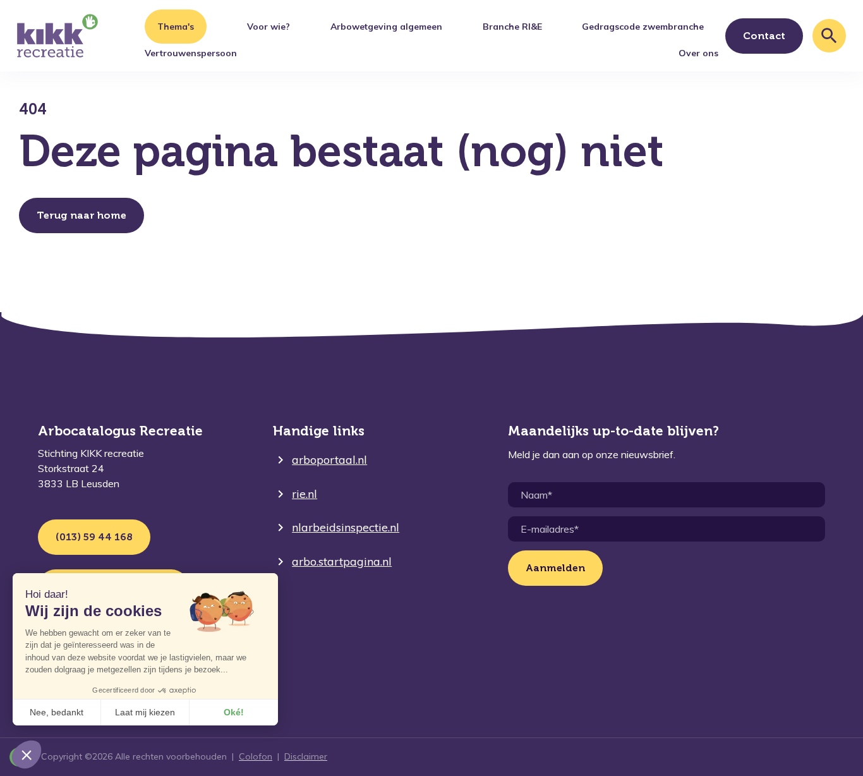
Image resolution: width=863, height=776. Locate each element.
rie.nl (304, 494)
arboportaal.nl (329, 459)
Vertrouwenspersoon (191, 53)
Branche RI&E (512, 26)
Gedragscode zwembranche (643, 26)
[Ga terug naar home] (57, 36)
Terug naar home (81, 215)
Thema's (175, 26)
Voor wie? (268, 26)
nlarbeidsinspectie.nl (345, 527)
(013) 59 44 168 (94, 537)
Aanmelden (555, 568)
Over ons (698, 53)
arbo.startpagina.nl (342, 561)
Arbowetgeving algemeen (386, 26)
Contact (764, 36)
